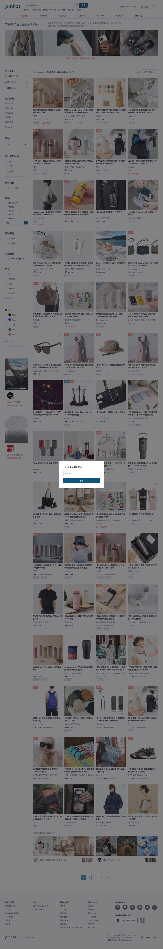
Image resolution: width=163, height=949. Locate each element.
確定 (81, 480)
